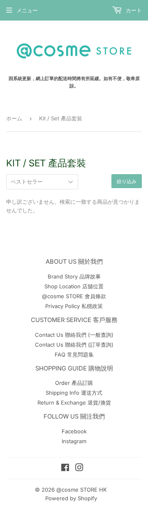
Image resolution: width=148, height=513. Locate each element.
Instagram (74, 441)
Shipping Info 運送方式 (74, 392)
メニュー (27, 10)
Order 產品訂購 (74, 383)
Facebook (74, 431)
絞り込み (126, 181)
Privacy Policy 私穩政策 (74, 306)
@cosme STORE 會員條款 (74, 296)
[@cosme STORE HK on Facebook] (65, 468)
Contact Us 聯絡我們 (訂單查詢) (74, 344)
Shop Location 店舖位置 (74, 286)
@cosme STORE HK (81, 489)
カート (133, 10)
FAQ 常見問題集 (74, 354)
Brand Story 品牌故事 (74, 276)
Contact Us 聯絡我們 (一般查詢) (74, 334)
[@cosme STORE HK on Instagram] (79, 468)
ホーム (14, 118)
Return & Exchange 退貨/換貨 (74, 402)
